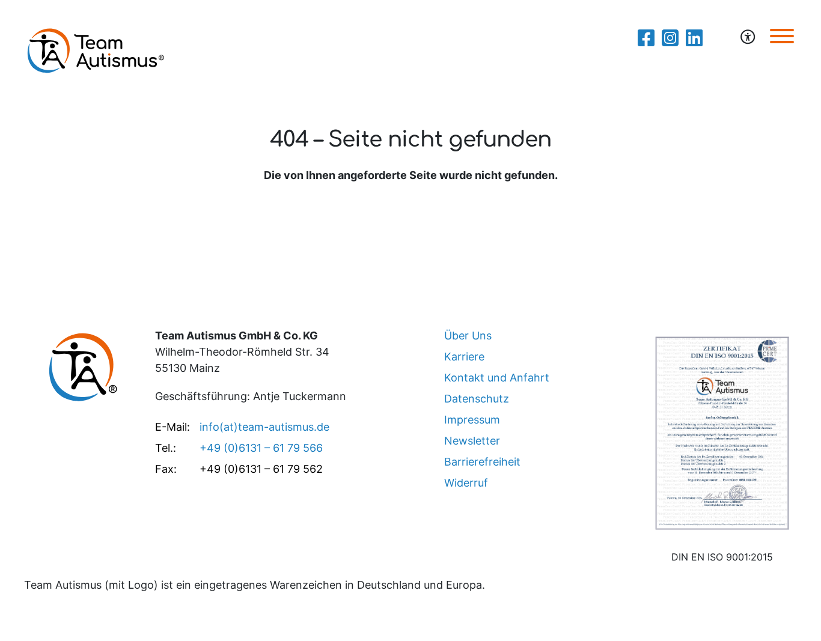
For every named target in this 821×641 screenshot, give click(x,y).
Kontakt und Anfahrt (496, 377)
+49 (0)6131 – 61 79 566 (261, 448)
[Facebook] (646, 37)
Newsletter (472, 440)
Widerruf (466, 482)
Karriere (464, 356)
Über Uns (468, 335)
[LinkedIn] (694, 37)
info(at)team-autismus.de (264, 427)
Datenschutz (476, 398)
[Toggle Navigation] (782, 35)
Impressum (472, 419)
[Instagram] (670, 37)
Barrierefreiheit (482, 461)
